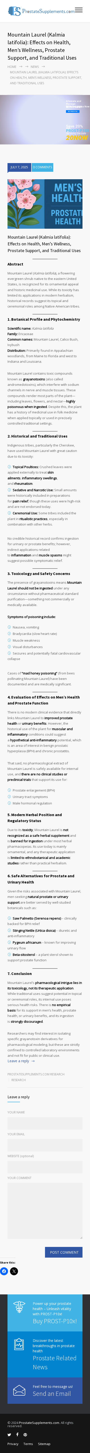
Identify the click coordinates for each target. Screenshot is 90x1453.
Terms (28, 1444)
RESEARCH (19, 1080)
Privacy (13, 1444)
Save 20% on (74, 127)
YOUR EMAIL (16, 1134)
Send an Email (52, 1393)
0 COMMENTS (42, 167)
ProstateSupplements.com (39, 1422)
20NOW (77, 138)
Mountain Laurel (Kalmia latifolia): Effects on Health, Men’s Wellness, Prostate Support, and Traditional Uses (44, 243)
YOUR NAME (16, 1112)
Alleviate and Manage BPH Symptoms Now (78, 102)
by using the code (76, 133)
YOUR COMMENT (20, 1178)
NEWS (35, 67)
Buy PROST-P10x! (55, 1321)
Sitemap (44, 1444)
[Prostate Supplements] (41, 11)
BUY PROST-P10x (73, 111)
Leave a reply (18, 1060)
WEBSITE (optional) (21, 1156)
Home (12, 67)
